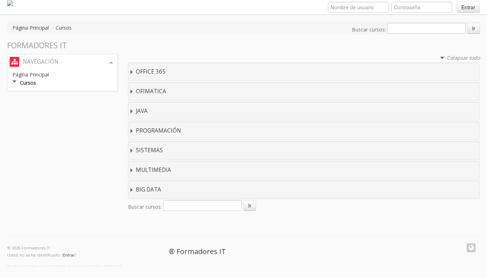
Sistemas (149, 150)
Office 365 (150, 71)
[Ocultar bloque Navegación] (111, 62)
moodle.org (112, 265)
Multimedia (153, 170)
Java (142, 111)
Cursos (64, 27)
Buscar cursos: (369, 29)
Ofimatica (151, 91)
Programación (158, 130)
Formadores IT (201, 251)
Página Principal (30, 27)
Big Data (148, 189)
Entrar (468, 7)
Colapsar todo (463, 57)
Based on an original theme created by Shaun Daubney (53, 265)
